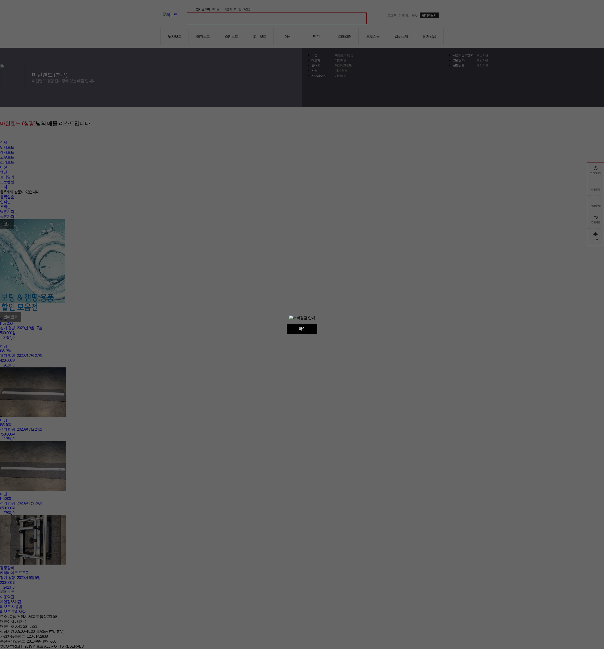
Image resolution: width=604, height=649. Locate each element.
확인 (302, 329)
